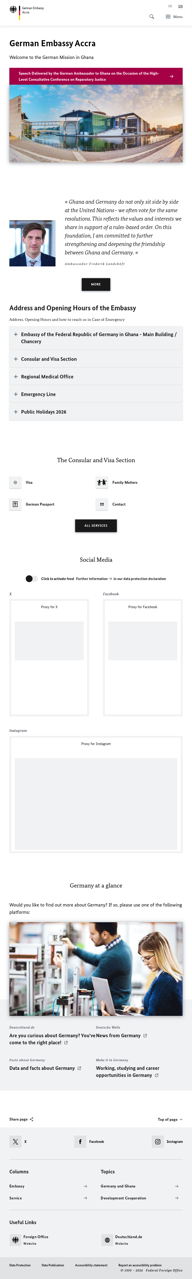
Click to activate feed (57, 578)
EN (180, 6)
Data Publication (53, 1265)
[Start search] (150, 14)
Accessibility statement (91, 1265)
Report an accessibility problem (140, 1265)
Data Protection (20, 1265)
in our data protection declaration (140, 578)
